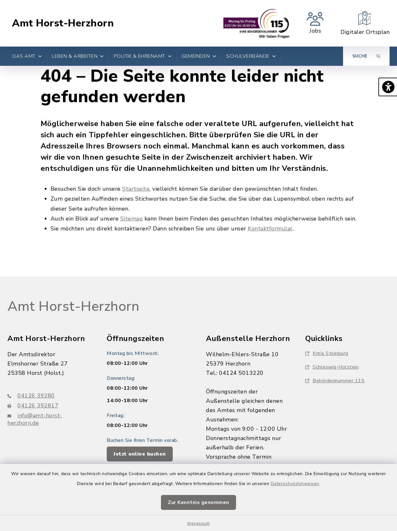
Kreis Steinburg (330, 353)
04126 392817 (37, 405)
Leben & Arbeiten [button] (74, 56)
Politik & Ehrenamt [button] (139, 56)
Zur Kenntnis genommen (198, 502)
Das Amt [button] (24, 56)
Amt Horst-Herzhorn (63, 23)
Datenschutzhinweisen (295, 484)
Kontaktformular (270, 228)
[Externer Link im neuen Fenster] (256, 23)
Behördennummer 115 (338, 380)
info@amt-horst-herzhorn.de (34, 419)
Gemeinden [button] (195, 56)
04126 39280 (36, 395)
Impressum (198, 523)
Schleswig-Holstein (336, 367)
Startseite (135, 189)
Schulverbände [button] (248, 56)
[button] (387, 87)
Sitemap (131, 218)
